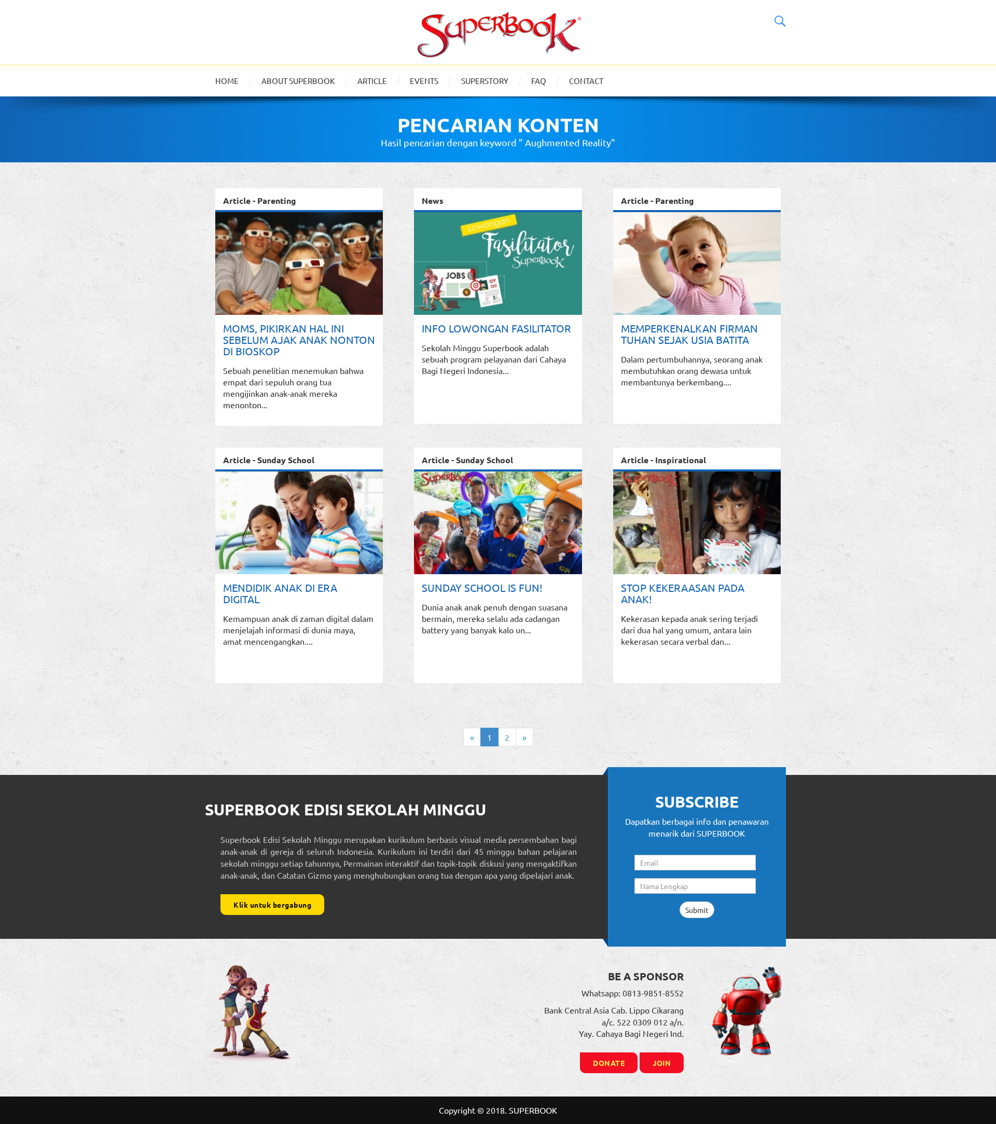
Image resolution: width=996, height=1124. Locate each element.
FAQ (538, 81)
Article (372, 81)
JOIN (662, 1062)
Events (424, 81)
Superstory (484, 81)
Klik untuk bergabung (272, 904)
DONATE (609, 1062)
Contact (586, 81)
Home (227, 81)
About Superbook (298, 81)
